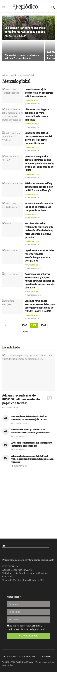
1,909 (43, 325)
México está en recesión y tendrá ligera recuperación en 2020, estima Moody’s (39, 187)
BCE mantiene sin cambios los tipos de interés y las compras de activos (39, 207)
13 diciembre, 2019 (33, 104)
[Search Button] (53, 7)
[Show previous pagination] (5, 325)
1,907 (24, 325)
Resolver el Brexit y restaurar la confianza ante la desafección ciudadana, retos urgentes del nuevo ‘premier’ (39, 230)
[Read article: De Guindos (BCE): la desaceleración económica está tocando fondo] (12, 95)
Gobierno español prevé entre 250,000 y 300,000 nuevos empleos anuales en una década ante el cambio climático (40, 281)
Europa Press (33, 124)
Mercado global (27, 75)
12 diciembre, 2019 (33, 218)
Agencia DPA (33, 292)
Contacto (46, 656)
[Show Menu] (3, 7)
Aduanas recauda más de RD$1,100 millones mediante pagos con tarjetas (21, 399)
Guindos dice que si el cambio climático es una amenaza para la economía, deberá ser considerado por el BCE (39, 163)
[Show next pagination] (33, 331)
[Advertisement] (28, 500)
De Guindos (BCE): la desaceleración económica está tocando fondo (39, 93)
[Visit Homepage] (28, 7)
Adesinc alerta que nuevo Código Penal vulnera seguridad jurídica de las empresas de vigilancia (32, 459)
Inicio (5, 75)
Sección (13, 75)
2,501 (25, 331)
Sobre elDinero (9, 656)
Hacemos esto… (30, 656)
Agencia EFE (33, 100)
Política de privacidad (34, 629)
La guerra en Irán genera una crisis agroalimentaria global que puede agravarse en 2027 (25, 31)
